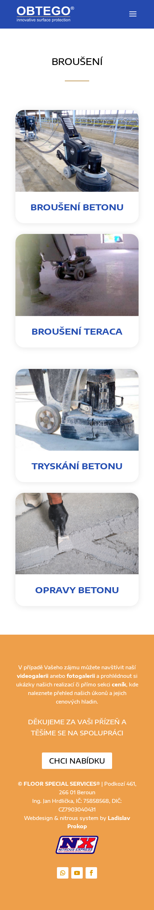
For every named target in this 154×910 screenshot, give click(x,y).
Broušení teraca (77, 331)
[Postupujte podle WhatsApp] (62, 873)
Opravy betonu (77, 589)
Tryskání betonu (77, 465)
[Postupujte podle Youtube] (77, 873)
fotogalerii (81, 676)
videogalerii (32, 676)
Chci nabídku (77, 760)
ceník (119, 684)
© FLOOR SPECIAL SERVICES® (59, 784)
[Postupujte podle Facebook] (91, 873)
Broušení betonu (77, 206)
